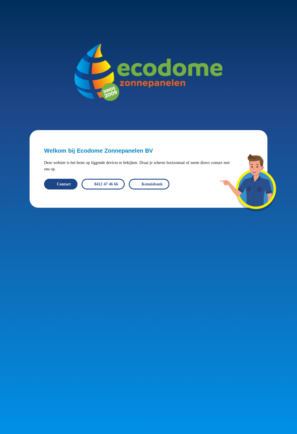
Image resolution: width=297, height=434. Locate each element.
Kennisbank (152, 184)
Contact (64, 184)
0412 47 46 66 (106, 184)
